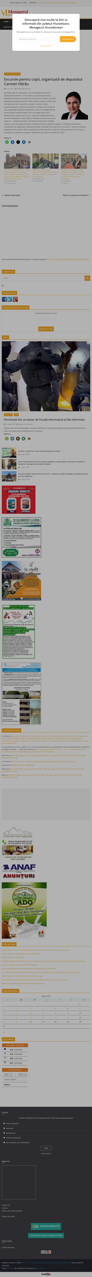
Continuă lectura (46, 46)
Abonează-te (68, 39)
